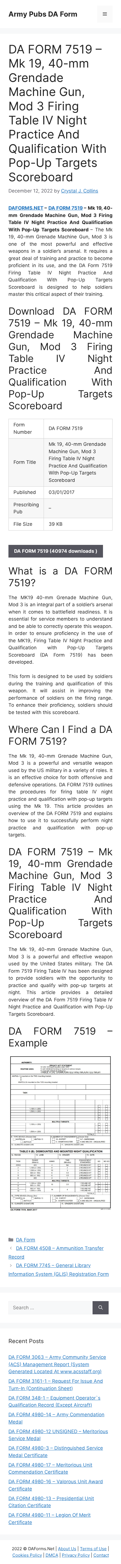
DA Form (25, 1240)
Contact (101, 1555)
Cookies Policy (27, 1555)
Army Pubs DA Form (42, 14)
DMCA (52, 1555)
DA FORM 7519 (65, 208)
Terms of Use (93, 1548)
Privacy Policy (76, 1555)
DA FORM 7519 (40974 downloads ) (55, 551)
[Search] (101, 1308)
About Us (67, 1548)
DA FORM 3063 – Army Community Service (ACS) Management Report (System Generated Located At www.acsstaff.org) (57, 1364)
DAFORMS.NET (25, 208)
